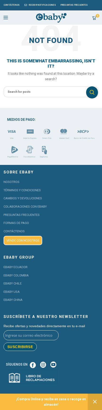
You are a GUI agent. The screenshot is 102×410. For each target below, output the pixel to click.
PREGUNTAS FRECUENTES (22, 215)
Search (92, 92)
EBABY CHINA (13, 300)
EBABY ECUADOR (16, 267)
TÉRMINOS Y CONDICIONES (22, 190)
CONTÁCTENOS (14, 231)
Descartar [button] (95, 402)
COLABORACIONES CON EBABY (25, 206)
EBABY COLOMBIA (16, 275)
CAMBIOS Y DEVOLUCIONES (23, 198)
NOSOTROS (11, 182)
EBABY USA (12, 292)
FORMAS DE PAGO (16, 223)
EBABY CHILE (13, 283)
